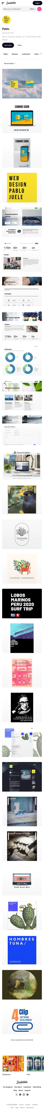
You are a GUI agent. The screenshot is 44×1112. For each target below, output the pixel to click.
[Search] (39, 9)
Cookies (35, 1104)
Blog (15, 1090)
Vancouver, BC (8, 33)
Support (27, 1090)
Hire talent (18, 1087)
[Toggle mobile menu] (3, 3)
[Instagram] (24, 1094)
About (21, 1090)
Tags (16, 1107)
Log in (37, 3)
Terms (21, 1104)
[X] (17, 1094)
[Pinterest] (27, 1094)
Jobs (11, 1107)
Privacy (27, 1104)
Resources (30, 1107)
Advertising (37, 1087)
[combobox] (15, 9)
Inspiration (27, 1087)
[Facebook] (20, 1094)
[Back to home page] (11, 3)
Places (22, 1107)
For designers (8, 1087)
